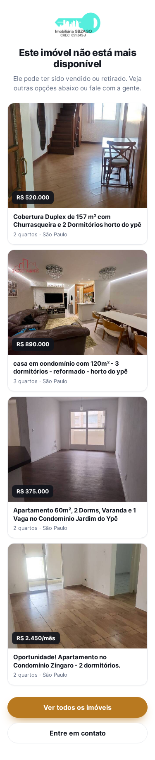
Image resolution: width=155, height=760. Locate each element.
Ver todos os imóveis (77, 707)
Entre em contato (78, 733)
